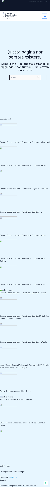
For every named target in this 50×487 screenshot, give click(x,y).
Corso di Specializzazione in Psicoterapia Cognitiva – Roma (22, 284)
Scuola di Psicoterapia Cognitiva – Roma (15, 391)
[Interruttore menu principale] (44, 16)
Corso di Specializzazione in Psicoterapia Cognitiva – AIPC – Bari (25, 142)
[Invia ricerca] (38, 76)
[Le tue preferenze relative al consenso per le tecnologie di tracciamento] (46, 483)
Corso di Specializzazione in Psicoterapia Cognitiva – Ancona (23, 165)
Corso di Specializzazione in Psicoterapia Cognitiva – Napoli (22, 235)
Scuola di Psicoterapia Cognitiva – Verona (16, 400)
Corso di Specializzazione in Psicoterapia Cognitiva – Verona (23, 293)
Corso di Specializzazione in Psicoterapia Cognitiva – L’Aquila (23, 342)
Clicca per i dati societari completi (12, 472)
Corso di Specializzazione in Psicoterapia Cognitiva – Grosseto (24, 189)
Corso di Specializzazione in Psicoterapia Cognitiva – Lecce (22, 212)
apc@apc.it (13, 477)
